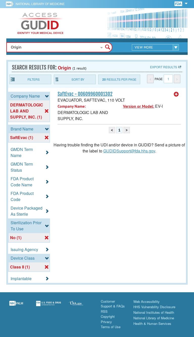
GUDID (40, 23)
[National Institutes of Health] (11, 3)
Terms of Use (110, 326)
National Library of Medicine (40, 4)
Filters (34, 79)
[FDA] (179, 3)
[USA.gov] (80, 306)
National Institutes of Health (153, 312)
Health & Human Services (152, 323)
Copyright (108, 316)
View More (144, 47)
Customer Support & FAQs (113, 304)
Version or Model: (138, 106)
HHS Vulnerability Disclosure (154, 306)
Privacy (106, 321)
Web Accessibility (146, 301)
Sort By (77, 79)
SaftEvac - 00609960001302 (85, 94)
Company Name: (72, 106)
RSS (104, 311)
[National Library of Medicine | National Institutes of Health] (16, 306)
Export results (163, 67)
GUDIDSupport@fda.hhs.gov (129, 151)
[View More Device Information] (176, 94)
